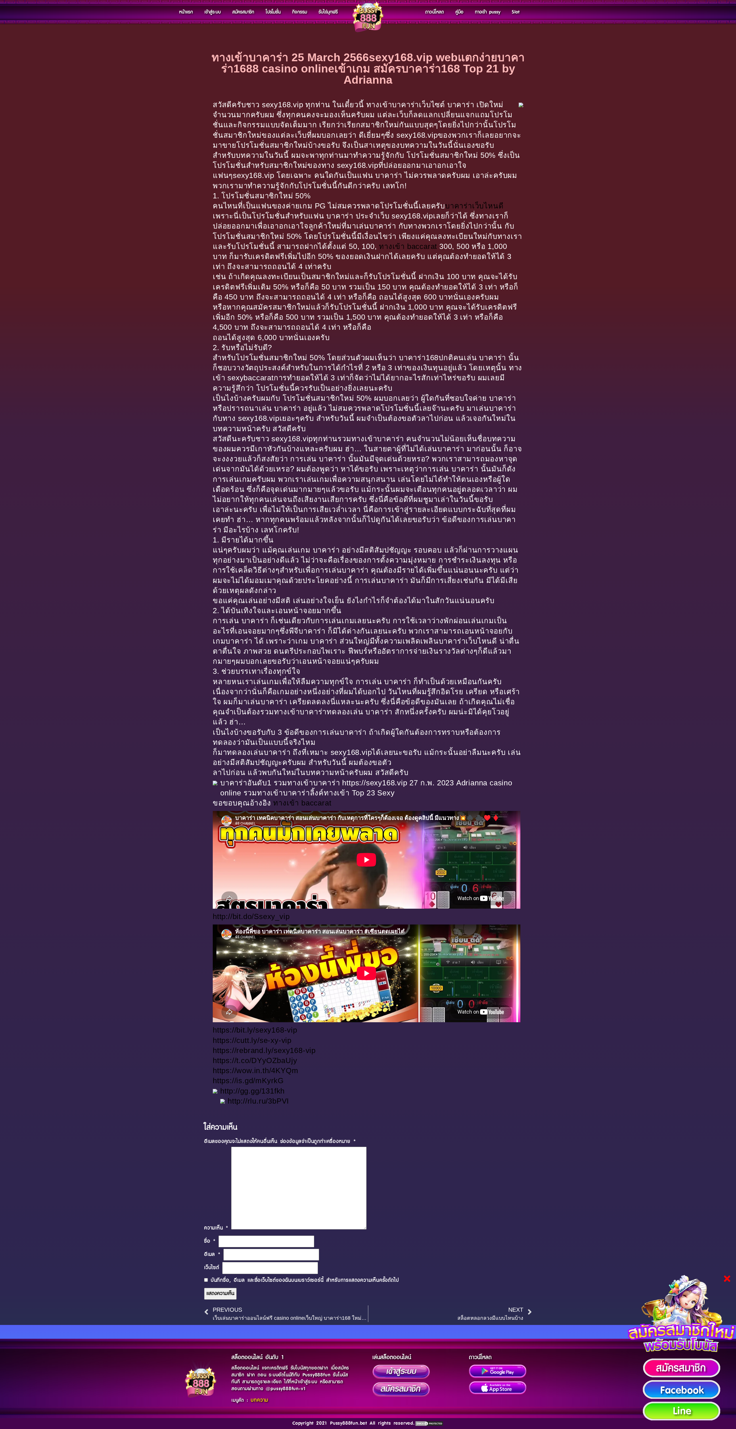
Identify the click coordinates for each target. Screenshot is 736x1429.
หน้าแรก (186, 12)
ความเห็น (216, 1228)
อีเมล (212, 1254)
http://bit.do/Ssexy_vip (251, 916)
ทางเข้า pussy (487, 12)
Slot (516, 12)
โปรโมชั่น (273, 12)
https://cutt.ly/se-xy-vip (252, 1040)
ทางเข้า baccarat (408, 246)
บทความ (259, 1400)
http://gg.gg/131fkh (252, 1091)
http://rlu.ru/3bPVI (258, 1101)
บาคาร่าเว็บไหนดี (474, 206)
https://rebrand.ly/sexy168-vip (264, 1050)
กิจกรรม (299, 12)
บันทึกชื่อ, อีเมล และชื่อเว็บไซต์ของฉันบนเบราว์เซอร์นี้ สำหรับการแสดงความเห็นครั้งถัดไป (305, 1280)
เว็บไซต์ (211, 1267)
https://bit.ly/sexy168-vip (255, 1030)
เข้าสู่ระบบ (212, 12)
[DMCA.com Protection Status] (429, 1423)
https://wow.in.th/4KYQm (255, 1071)
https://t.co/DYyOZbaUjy (255, 1060)
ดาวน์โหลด (434, 12)
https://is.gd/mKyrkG (248, 1081)
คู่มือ (459, 12)
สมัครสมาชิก (243, 12)
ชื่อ (210, 1241)
